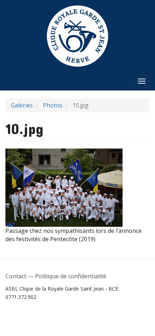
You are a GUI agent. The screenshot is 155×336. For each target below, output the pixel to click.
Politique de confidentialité (70, 276)
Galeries (22, 105)
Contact (15, 276)
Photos (52, 105)
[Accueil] (77, 36)
